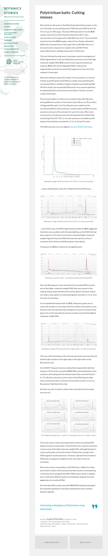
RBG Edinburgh (13, 77)
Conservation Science (13, 30)
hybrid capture (83, 524)
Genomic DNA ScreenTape (81, 127)
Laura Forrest (55, 518)
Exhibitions (9, 46)
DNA (64, 524)
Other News (65, 522)
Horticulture (10, 37)
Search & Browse (11, 52)
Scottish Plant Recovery (10, 33)
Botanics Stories (12, 11)
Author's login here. (10, 84)
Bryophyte (57, 524)
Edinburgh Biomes (11, 24)
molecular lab (45, 526)
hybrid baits (72, 524)
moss (54, 526)
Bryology (57, 522)
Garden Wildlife (11, 43)
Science (7, 27)
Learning (8, 40)
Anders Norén (16, 82)
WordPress (15, 79)
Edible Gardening (11, 49)
